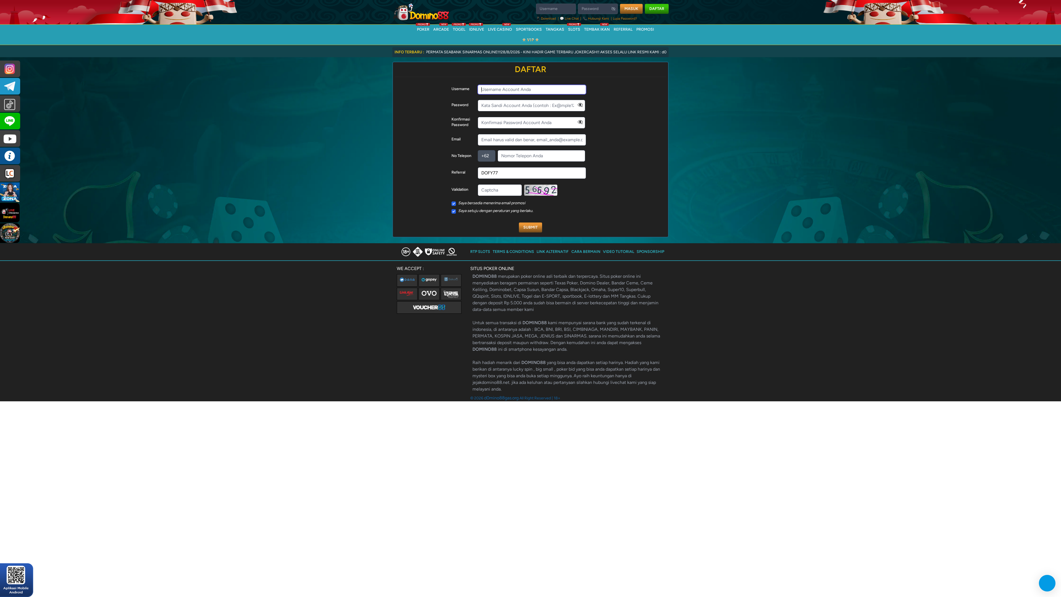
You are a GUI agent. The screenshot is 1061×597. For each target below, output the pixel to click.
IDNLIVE (476, 28)
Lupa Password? (625, 18)
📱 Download (546, 18)
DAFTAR (656, 8)
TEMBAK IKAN (597, 28)
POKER (423, 28)
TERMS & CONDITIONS (513, 251)
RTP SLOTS (480, 251)
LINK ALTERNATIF (553, 251)
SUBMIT (530, 227)
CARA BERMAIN (585, 251)
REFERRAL (623, 29)
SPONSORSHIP (650, 251)
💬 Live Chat (569, 18)
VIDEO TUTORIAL (618, 251)
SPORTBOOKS (529, 29)
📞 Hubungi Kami (596, 18)
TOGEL (459, 28)
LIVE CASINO (500, 28)
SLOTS (574, 28)
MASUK (631, 8)
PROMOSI (645, 29)
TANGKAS (555, 29)
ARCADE (441, 28)
